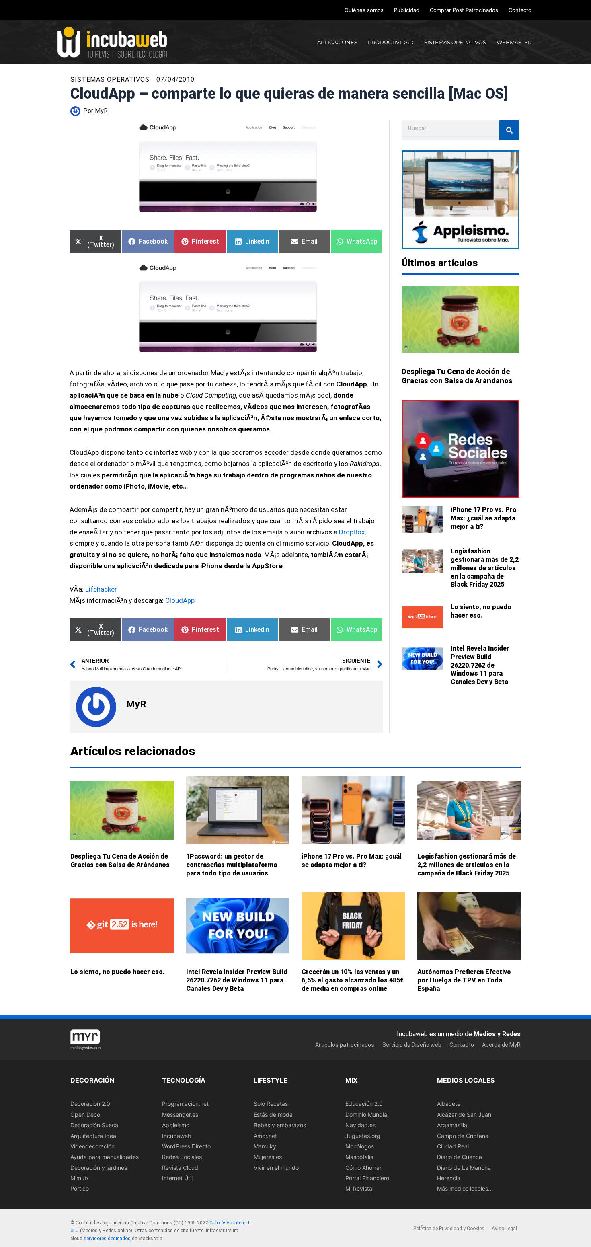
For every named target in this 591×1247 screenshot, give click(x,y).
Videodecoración (92, 1146)
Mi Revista (358, 1188)
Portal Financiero (367, 1178)
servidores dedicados (107, 1238)
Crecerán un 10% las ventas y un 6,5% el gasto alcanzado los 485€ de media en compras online (353, 980)
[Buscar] (509, 130)
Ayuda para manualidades (104, 1157)
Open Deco (85, 1114)
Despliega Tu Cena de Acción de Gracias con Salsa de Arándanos (120, 861)
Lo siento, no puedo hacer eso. (481, 611)
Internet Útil (177, 1178)
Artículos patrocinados (344, 1045)
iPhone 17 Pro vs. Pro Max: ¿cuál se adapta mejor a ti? (484, 518)
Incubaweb (176, 1135)
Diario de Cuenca (459, 1157)
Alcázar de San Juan (464, 1114)
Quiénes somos (364, 10)
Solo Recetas (271, 1104)
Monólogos (359, 1146)
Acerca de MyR (501, 1045)
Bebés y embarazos (280, 1125)
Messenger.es (180, 1114)
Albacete (448, 1104)
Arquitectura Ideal (93, 1135)
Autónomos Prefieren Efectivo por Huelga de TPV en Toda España (464, 980)
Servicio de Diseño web (411, 1045)
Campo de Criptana (462, 1135)
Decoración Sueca (94, 1125)
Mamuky (265, 1146)
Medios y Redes (497, 1034)
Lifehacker (101, 589)
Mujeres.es (268, 1157)
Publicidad (406, 10)
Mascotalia (359, 1157)
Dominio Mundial (366, 1114)
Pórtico (79, 1188)
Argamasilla (452, 1125)
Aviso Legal (504, 1228)
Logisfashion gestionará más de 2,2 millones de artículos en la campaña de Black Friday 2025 (485, 567)
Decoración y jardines (98, 1167)
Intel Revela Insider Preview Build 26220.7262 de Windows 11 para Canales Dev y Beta (480, 665)
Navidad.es (360, 1125)
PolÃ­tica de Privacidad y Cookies (448, 1228)
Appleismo (175, 1125)
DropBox (352, 532)
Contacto (520, 10)
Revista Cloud (180, 1167)
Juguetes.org (362, 1135)
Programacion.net (185, 1104)
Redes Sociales (182, 1157)
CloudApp (180, 600)
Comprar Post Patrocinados (464, 10)
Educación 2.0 (364, 1104)
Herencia (448, 1178)
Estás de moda (273, 1114)
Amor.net (265, 1135)
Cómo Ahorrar (363, 1167)
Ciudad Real (453, 1146)
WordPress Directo (186, 1146)
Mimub (79, 1178)
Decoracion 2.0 (90, 1104)
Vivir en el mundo (276, 1167)
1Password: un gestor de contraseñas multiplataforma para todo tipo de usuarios (231, 865)
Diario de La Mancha (464, 1167)
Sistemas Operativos (110, 79)
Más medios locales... (465, 1188)
